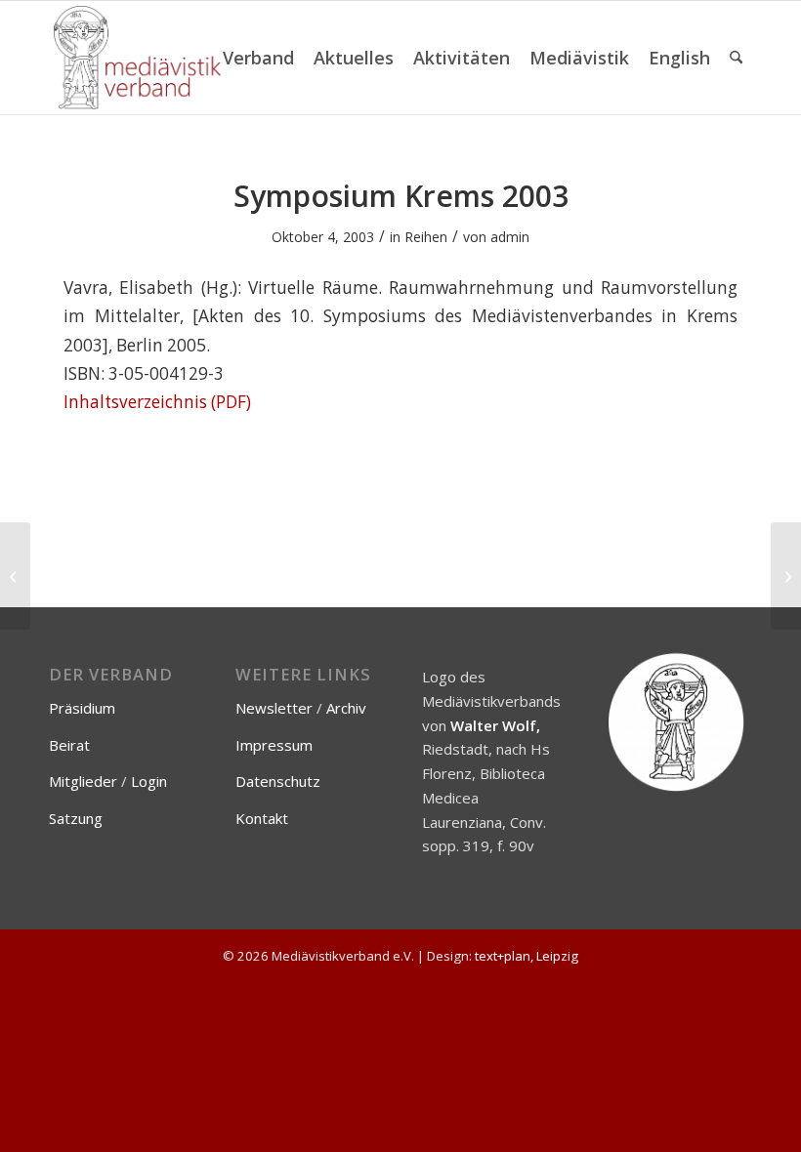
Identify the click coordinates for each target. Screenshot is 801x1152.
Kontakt (261, 818)
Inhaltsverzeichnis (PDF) (157, 402)
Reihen (425, 236)
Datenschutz (277, 781)
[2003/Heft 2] (15, 576)
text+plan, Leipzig (526, 956)
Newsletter (274, 708)
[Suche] (736, 57)
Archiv (346, 708)
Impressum (274, 745)
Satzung (76, 818)
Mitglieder (83, 781)
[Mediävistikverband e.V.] (137, 57)
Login (149, 781)
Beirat (69, 745)
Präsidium (82, 708)
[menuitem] (258, 57)
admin (509, 236)
